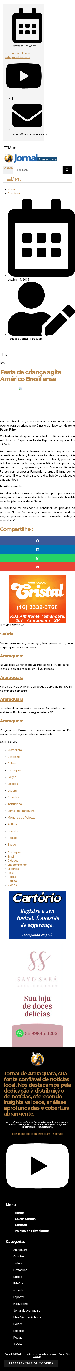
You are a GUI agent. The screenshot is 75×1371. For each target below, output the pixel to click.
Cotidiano (14, 193)
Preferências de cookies (30, 1363)
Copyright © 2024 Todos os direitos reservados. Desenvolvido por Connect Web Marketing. (37, 1355)
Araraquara (11, 655)
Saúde (6, 634)
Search (8, 168)
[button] (11, 148)
